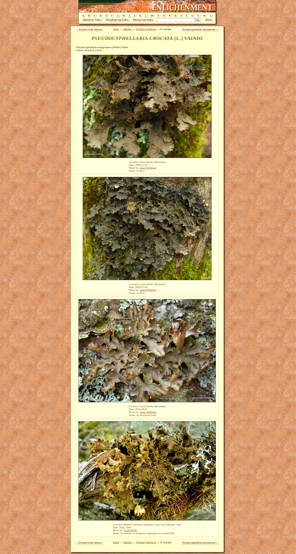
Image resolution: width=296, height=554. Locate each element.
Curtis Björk (130, 530)
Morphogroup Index (117, 19)
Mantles (127, 29)
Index (116, 29)
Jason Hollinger (148, 168)
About (208, 19)
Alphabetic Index (91, 19)
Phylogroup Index (143, 19)
